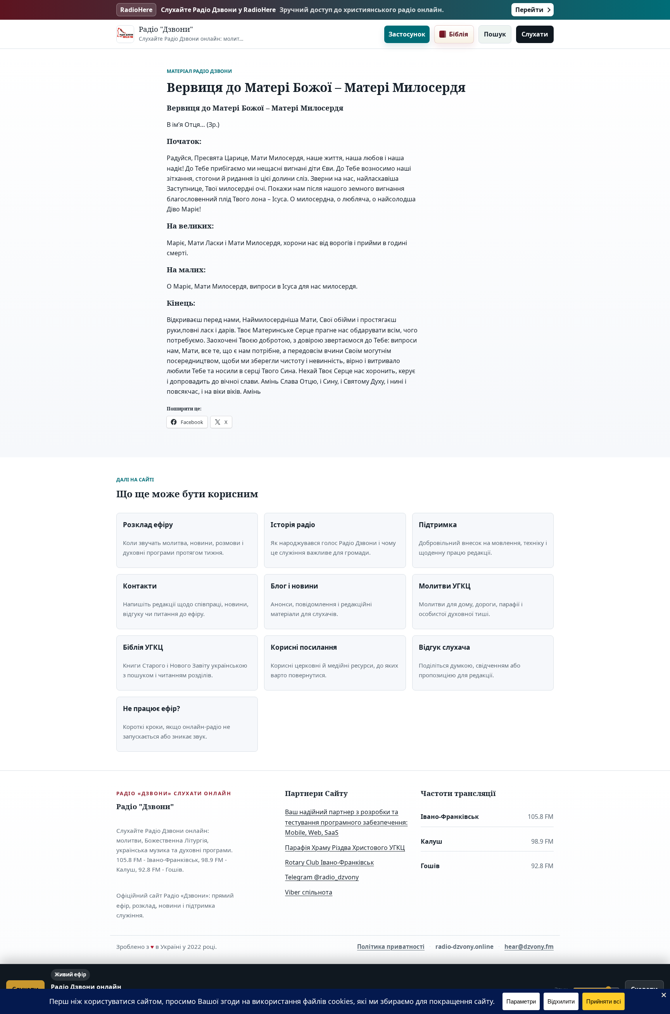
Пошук (495, 34)
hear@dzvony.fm (529, 946)
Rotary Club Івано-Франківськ (329, 862)
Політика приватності (391, 946)
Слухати (534, 34)
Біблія (458, 34)
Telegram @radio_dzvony (322, 877)
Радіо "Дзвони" (166, 29)
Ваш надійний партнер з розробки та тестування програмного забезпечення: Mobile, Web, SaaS (346, 822)
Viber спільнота (308, 892)
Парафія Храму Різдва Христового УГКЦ (345, 847)
